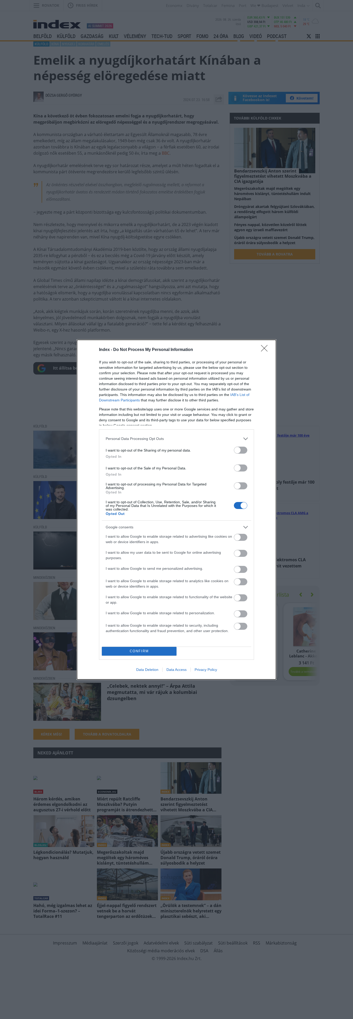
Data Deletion (147, 670)
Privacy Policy (206, 670)
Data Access (176, 670)
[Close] (266, 350)
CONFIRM (139, 651)
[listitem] (176, 438)
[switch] (240, 450)
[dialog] (176, 509)
